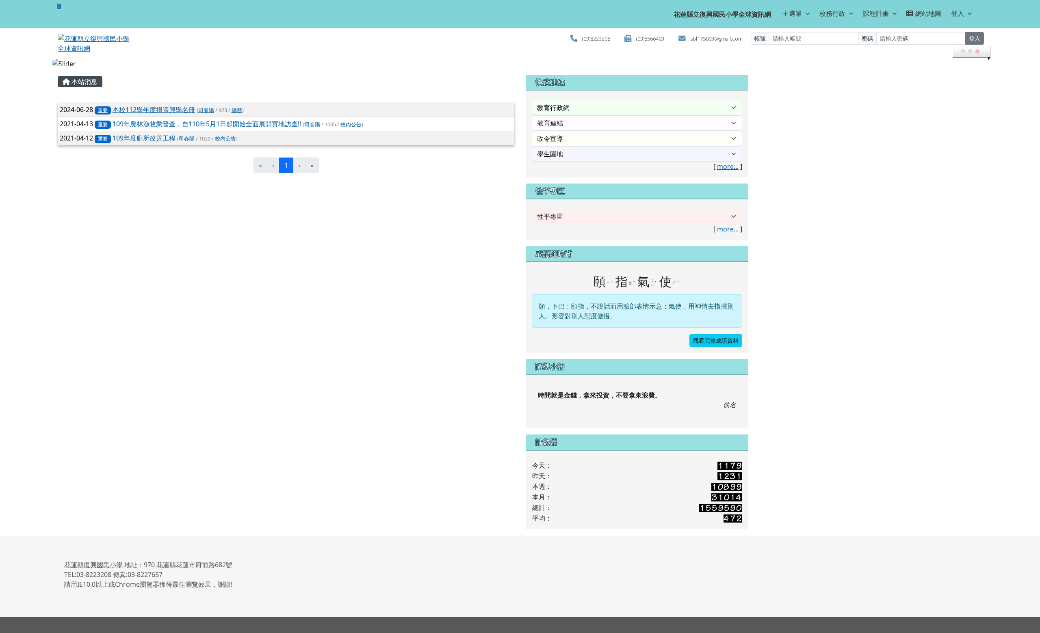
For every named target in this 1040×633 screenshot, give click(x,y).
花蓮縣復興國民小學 (93, 564)
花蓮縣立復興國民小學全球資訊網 (722, 14)
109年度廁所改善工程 (144, 138)
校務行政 (832, 13)
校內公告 (351, 124)
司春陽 (206, 110)
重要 (103, 110)
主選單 (792, 13)
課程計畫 (876, 13)
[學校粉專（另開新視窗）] (59, 6)
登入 (957, 13)
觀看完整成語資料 (716, 340)
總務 (237, 110)
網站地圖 (928, 13)
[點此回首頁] (520, 64)
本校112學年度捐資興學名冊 (154, 109)
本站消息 (84, 81)
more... (728, 166)
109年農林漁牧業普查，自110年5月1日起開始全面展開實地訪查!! (207, 123)
